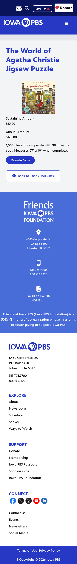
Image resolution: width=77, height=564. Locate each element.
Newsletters (18, 526)
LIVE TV (41, 9)
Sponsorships (19, 471)
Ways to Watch (20, 429)
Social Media (18, 533)
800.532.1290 (18, 381)
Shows (14, 422)
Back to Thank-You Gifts (36, 176)
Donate (66, 8)
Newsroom (17, 408)
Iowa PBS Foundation (25, 478)
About (13, 402)
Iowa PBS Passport (23, 464)
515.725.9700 (18, 376)
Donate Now (20, 160)
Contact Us (17, 513)
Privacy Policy (49, 551)
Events (14, 520)
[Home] (23, 22)
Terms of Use (27, 551)
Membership (18, 458)
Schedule (16, 415)
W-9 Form (38, 300)
